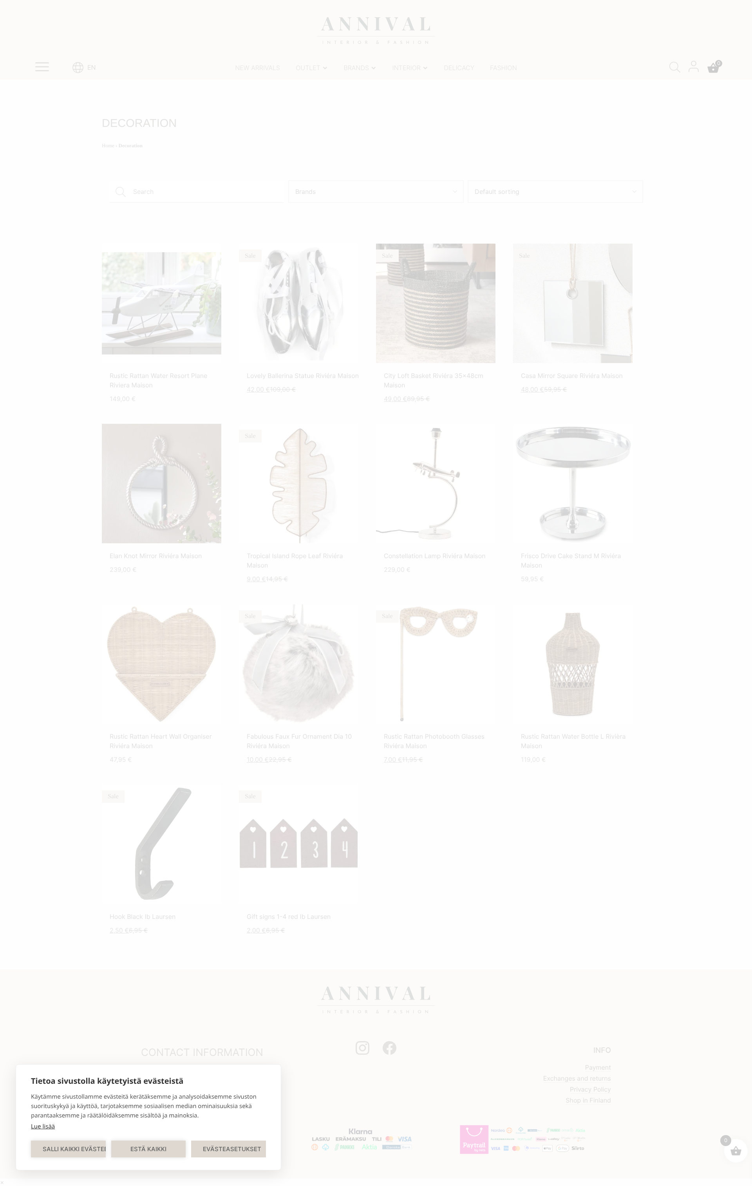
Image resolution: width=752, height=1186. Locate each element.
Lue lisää (43, 1126)
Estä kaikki (148, 1149)
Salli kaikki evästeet (74, 1149)
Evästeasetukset (232, 1149)
